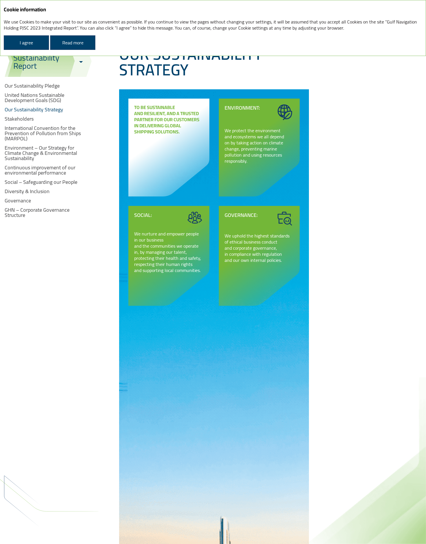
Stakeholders (19, 119)
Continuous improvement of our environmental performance (40, 170)
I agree (26, 42)
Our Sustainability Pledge (32, 85)
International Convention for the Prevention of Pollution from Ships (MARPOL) (43, 133)
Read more (72, 42)
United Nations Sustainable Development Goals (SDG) (34, 97)
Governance (18, 200)
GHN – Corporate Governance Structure (37, 212)
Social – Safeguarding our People (41, 182)
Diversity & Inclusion (27, 191)
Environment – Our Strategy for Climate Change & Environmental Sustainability (41, 153)
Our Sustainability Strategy (34, 109)
